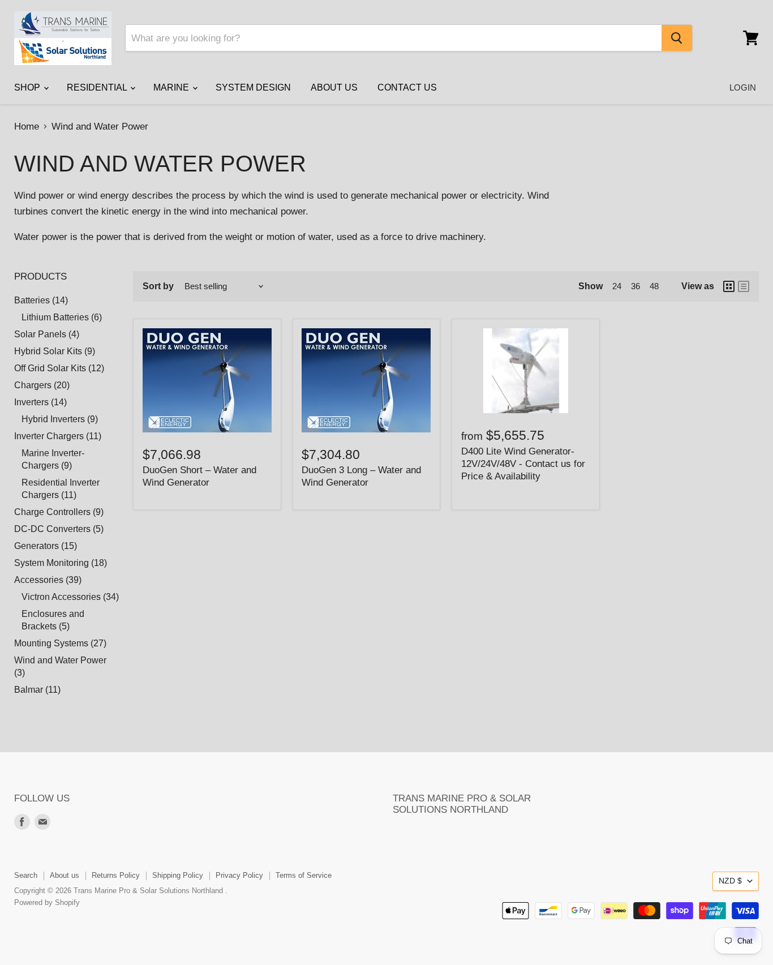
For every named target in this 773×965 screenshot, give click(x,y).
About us (64, 875)
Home (26, 126)
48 (654, 286)
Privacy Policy (239, 875)
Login (742, 87)
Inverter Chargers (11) (57, 436)
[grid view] (729, 286)
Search (25, 875)
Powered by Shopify (47, 902)
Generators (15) (45, 546)
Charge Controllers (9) (59, 512)
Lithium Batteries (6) (62, 317)
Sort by (158, 286)
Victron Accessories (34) (70, 597)
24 (616, 286)
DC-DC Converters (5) (59, 529)
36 (635, 286)
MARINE (172, 87)
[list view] (743, 286)
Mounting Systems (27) (60, 643)
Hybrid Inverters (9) (60, 419)
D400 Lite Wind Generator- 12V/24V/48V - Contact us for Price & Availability (523, 464)
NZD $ (730, 880)
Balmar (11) (37, 689)
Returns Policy (116, 875)
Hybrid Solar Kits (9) (54, 351)
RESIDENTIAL (98, 87)
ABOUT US (334, 87)
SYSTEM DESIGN (253, 87)
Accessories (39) (47, 580)
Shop (28, 87)
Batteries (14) (41, 300)
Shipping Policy (177, 875)
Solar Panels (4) (46, 334)
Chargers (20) (42, 385)
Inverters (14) (40, 402)
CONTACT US (407, 87)
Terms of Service (304, 875)
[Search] (677, 38)
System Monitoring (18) (60, 563)
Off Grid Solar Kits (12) (59, 368)
